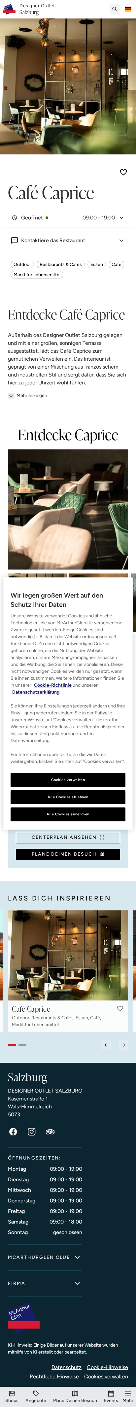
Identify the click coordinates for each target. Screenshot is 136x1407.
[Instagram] (31, 1132)
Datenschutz (66, 1367)
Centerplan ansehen (64, 837)
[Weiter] (123, 1045)
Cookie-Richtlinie (53, 685)
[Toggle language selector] (128, 9)
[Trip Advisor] (50, 1132)
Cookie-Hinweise (107, 1367)
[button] (120, 1008)
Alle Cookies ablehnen (68, 797)
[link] (37, 9)
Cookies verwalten (106, 1376)
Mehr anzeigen (32, 395)
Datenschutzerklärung (35, 692)
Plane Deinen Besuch (64, 854)
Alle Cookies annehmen (68, 814)
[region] (67, 703)
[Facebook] (13, 1132)
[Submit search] (115, 9)
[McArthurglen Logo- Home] (9, 9)
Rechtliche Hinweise (54, 1376)
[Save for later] (123, 172)
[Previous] (106, 1045)
